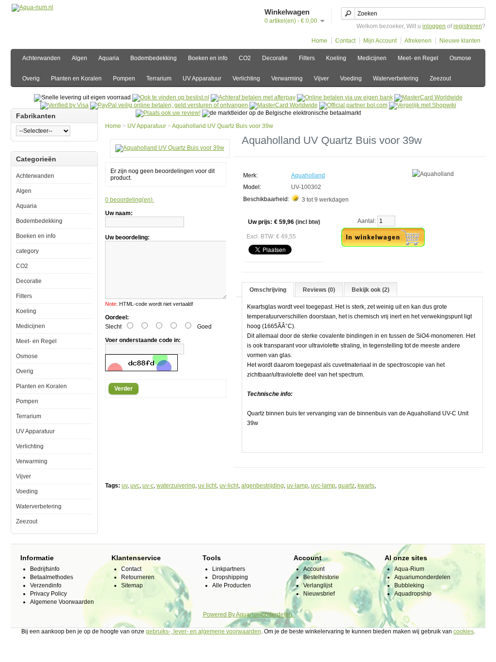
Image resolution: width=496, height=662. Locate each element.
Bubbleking (409, 585)
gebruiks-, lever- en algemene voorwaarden (203, 631)
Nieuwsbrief (319, 593)
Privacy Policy (48, 593)
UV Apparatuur (202, 78)
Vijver (321, 78)
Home (319, 40)
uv (124, 485)
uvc (135, 485)
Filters (307, 58)
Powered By (219, 614)
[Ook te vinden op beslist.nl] (170, 97)
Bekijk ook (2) (370, 289)
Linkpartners (228, 569)
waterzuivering (175, 485)
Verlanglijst (317, 585)
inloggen (434, 26)
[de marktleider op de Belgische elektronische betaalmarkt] (283, 105)
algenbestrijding (262, 485)
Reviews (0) (319, 289)
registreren (467, 26)
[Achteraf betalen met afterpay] (253, 97)
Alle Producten (231, 585)
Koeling (336, 58)
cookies (463, 631)
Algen (79, 58)
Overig (31, 78)
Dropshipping (230, 577)
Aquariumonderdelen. (265, 614)
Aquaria (108, 58)
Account (314, 569)
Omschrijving (267, 289)
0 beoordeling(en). (129, 199)
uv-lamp (297, 485)
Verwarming (287, 78)
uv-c (148, 485)
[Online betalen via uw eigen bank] (345, 97)
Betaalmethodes (51, 577)
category (27, 251)
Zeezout (440, 78)
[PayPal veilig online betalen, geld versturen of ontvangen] (169, 105)
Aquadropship (413, 593)
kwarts (365, 485)
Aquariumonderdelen (422, 577)
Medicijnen (372, 58)
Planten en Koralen (76, 78)
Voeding (351, 78)
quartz (346, 485)
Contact (345, 40)
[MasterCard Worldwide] (428, 97)
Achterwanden (41, 58)
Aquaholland (308, 175)
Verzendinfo (46, 585)
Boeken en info (208, 58)
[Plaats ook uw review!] (168, 113)
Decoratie (275, 58)
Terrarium (158, 78)
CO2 (245, 58)
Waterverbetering (395, 78)
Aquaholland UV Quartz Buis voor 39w (222, 126)
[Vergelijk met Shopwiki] (422, 105)
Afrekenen (418, 40)
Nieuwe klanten (459, 40)
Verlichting (246, 78)
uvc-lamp (323, 485)
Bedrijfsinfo (45, 569)
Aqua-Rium (409, 569)
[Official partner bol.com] (353, 105)
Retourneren (138, 577)
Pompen (124, 78)
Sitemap (132, 585)
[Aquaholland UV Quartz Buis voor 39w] (169, 147)
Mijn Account (380, 40)
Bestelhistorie (321, 577)
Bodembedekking (153, 58)
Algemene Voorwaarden (62, 602)
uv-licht (228, 485)
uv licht (207, 485)
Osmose (460, 58)
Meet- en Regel (418, 58)
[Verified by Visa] (64, 105)
